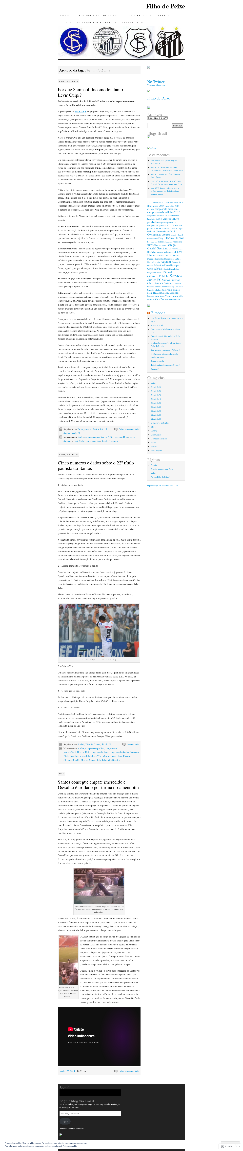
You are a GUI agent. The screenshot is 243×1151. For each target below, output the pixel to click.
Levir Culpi (79, 440)
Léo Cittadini (173, 255)
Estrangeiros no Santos (97, 22)
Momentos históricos (159, 438)
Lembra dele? (133, 22)
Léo (166, 255)
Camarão (150, 209)
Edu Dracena (152, 241)
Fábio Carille (161, 245)
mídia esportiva (93, 440)
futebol (103, 429)
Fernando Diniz (121, 436)
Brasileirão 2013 (175, 202)
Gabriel (151, 248)
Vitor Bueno (161, 299)
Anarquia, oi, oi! (157, 325)
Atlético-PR (163, 203)
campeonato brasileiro (166, 209)
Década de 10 (156, 387)
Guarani (179, 248)
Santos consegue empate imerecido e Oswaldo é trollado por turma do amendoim (98, 784)
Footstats (74, 756)
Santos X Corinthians (164, 283)
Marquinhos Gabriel (172, 258)
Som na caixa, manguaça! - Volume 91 (166, 350)
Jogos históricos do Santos (146, 15)
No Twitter (155, 81)
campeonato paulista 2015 (159, 225)
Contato (67, 15)
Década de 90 (156, 418)
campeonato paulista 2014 (167, 222)
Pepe (161, 268)
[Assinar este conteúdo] (148, 312)
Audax (81, 436)
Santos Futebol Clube (163, 281)
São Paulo (167, 289)
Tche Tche (101, 760)
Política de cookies (70, 1146)
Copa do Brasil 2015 (165, 231)
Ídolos (66, 22)
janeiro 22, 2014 (67, 1071)
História (89, 744)
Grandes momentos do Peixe (162, 469)
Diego (161, 238)
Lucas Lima (116, 756)
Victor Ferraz (171, 295)
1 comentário (133, 744)
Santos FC (154, 279)
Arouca (156, 202)
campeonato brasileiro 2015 (163, 212)
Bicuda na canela (157, 361)
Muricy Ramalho (153, 262)
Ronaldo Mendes (80, 760)
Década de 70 (156, 410)
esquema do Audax (101, 752)
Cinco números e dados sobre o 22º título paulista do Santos (96, 465)
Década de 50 (156, 403)
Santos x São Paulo (162, 286)
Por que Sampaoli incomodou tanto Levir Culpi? (90, 92)
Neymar (166, 262)
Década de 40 (156, 399)
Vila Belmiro (114, 760)
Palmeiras (159, 265)
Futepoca (158, 312)
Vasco (162, 296)
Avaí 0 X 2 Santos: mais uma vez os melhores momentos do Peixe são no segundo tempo (165, 191)
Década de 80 (156, 414)
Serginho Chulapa (154, 289)
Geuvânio (162, 248)
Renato (158, 272)
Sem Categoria (156, 450)
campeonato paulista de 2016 (98, 436)
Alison (149, 202)
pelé (156, 268)
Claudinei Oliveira (168, 228)
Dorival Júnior (84, 752)
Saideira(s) (155, 368)
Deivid (155, 238)
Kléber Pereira (169, 252)
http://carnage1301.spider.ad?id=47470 (162, 485)
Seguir (65, 1121)
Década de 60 (156, 407)
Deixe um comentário (129, 429)
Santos (66, 432)
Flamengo (168, 241)
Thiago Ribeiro (159, 292)
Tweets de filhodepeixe (156, 85)
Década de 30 (156, 395)
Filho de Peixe (165, 6)
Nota (61, 773)
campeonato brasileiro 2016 (158, 215)
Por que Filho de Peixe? (98, 15)
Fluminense (177, 241)
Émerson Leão (173, 299)
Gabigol (171, 245)
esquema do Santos (120, 752)
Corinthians (154, 234)
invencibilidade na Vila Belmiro (94, 756)
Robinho (164, 276)
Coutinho (166, 234)
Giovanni (172, 248)
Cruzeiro (174, 235)
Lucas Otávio (159, 256)
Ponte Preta (169, 268)
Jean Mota (159, 252)
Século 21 (75, 432)
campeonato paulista (94, 748)
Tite (167, 293)
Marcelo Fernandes (155, 258)
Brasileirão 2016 (172, 205)
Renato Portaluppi (109, 440)
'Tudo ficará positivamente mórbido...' (165, 364)
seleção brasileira (176, 286)
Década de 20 (156, 391)
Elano (161, 241)
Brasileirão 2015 (155, 205)
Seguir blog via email (77, 1100)
